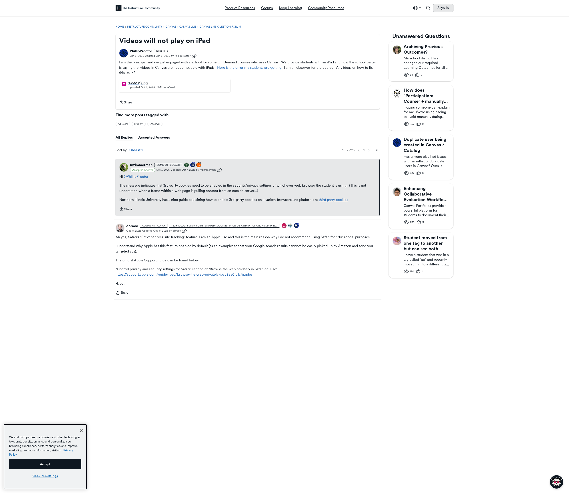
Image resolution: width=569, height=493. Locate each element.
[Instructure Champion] (290, 226)
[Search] (428, 8)
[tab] (124, 137)
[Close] (81, 431)
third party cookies (333, 200)
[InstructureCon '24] (186, 165)
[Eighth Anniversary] (296, 226)
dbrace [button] (132, 226)
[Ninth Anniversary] (193, 165)
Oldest (135, 150)
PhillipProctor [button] (141, 51)
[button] (123, 53)
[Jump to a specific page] (376, 150)
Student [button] (138, 123)
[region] (45, 456)
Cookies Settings (45, 476)
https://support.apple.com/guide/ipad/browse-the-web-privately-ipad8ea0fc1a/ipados (184, 274)
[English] (138, 8)
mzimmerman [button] (141, 165)
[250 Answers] (199, 165)
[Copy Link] (194, 56)
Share (125, 103)
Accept (45, 464)
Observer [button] (155, 123)
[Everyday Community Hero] (284, 226)
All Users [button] (123, 123)
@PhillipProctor (136, 176)
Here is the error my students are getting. (249, 67)
